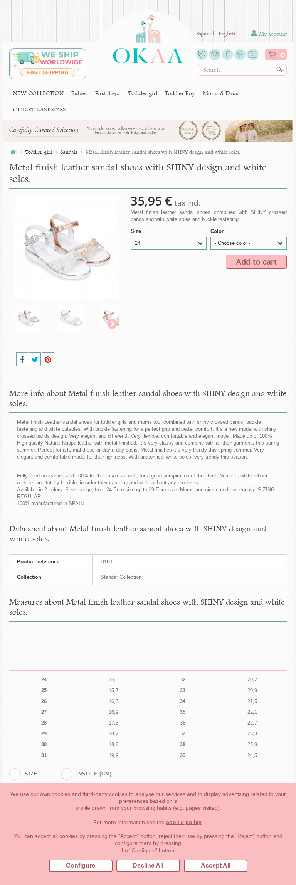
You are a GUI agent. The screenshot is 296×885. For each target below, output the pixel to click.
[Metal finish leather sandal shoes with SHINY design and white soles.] (34, 318)
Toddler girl (142, 93)
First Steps (108, 93)
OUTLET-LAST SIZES (39, 109)
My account (272, 33)
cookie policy (184, 822)
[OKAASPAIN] (147, 37)
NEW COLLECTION (38, 93)
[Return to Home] (13, 152)
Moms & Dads (220, 93)
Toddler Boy (180, 93)
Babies (79, 93)
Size (137, 231)
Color (217, 231)
